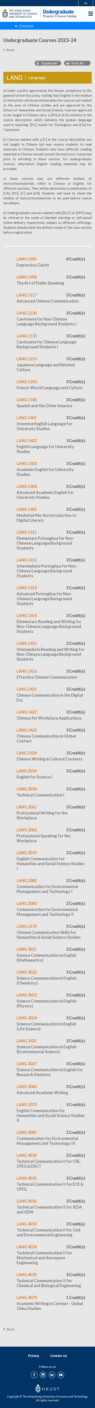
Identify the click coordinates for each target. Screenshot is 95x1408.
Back (11, 50)
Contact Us (58, 1356)
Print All (76, 63)
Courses (26, 26)
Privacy (33, 1356)
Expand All (48, 63)
